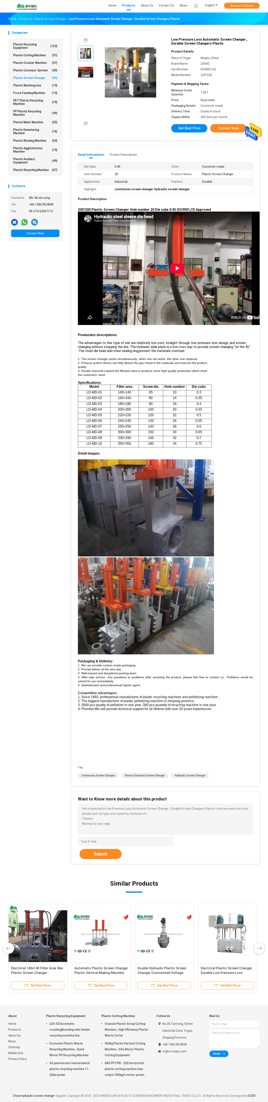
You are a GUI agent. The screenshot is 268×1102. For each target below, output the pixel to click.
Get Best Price (189, 128)
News (12, 1041)
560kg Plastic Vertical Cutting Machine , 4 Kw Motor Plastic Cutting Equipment (125, 1049)
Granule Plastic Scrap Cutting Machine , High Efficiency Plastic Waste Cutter (126, 1029)
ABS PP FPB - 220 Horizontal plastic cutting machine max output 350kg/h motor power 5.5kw (124, 1069)
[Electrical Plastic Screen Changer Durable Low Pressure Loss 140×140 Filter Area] (227, 933)
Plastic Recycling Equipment (35, 46)
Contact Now (35, 233)
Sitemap (14, 1047)
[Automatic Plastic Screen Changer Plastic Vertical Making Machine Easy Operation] (101, 933)
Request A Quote (241, 5)
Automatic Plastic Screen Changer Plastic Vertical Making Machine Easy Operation (101, 972)
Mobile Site (15, 1053)
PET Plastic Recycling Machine (35, 102)
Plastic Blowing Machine (35, 140)
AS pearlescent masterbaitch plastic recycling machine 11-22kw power (69, 1068)
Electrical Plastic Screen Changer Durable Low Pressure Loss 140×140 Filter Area (226, 972)
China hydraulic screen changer (34, 1095)
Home (12, 1023)
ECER (251, 1095)
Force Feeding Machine (35, 93)
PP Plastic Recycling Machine (35, 113)
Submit (100, 854)
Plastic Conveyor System (35, 70)
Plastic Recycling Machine (35, 170)
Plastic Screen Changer (35, 78)
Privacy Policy (17, 1059)
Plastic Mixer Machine (35, 122)
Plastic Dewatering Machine (35, 131)
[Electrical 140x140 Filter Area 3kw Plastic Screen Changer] (38, 933)
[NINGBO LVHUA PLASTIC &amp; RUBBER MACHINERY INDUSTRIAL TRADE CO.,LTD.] (26, 6)
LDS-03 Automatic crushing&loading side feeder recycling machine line (69, 1029)
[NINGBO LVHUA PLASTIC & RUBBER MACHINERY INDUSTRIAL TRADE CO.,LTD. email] (14, 222)
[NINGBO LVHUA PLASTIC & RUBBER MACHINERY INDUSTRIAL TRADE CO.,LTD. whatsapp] (24, 222)
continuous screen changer (98, 775)
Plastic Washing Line (35, 85)
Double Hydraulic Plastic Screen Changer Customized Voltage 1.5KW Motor (162, 972)
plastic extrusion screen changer (145, 775)
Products (14, 1029)
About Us (14, 1035)
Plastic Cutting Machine (35, 55)
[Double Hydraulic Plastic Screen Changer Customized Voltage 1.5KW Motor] (164, 933)
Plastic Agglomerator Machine (35, 149)
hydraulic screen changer (190, 775)
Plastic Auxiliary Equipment (35, 160)
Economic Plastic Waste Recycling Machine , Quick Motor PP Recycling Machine (69, 1049)
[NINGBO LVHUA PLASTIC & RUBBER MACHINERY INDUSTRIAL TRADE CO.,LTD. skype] (34, 222)
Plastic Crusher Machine (35, 62)
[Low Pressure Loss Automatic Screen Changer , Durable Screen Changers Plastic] (130, 73)
